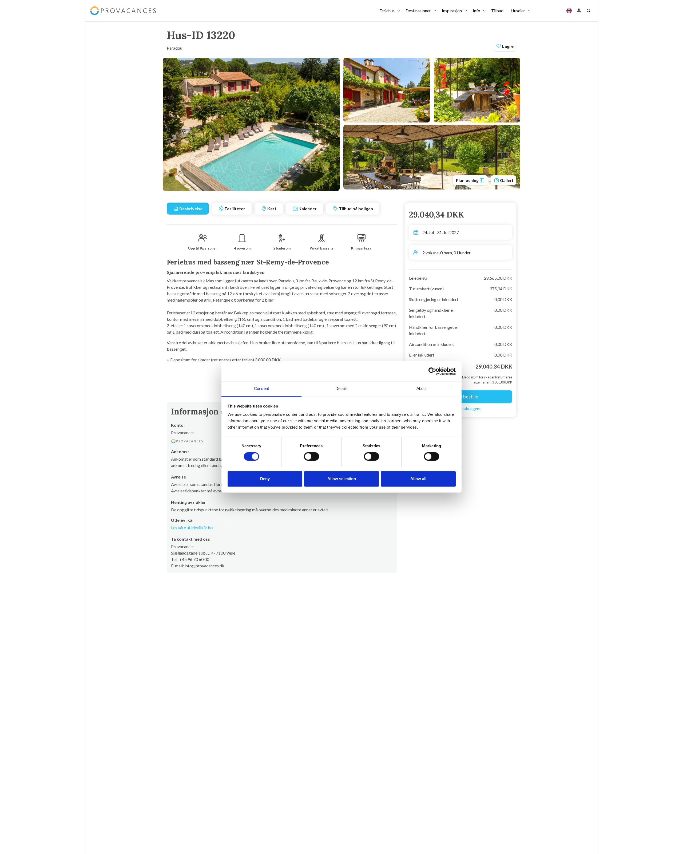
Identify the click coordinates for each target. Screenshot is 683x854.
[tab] (188, 209)
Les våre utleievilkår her (192, 527)
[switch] (311, 456)
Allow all (418, 478)
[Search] (588, 10)
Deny (265, 478)
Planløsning (467, 180)
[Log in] (579, 10)
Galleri (506, 180)
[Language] (569, 11)
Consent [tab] (261, 388)
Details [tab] (341, 388)
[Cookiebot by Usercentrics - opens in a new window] (432, 371)
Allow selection (341, 478)
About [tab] (421, 388)
